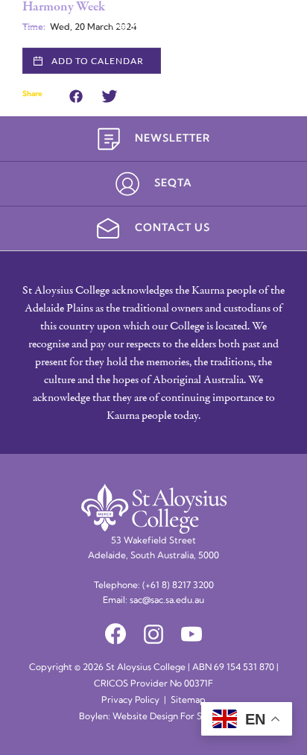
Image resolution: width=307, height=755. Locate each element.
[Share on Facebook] (76, 94)
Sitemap (188, 700)
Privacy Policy (130, 700)
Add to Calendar (97, 60)
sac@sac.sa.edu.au (167, 600)
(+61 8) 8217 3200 (178, 585)
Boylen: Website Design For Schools (153, 717)
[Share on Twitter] (109, 94)
